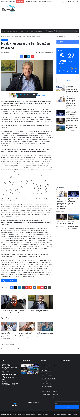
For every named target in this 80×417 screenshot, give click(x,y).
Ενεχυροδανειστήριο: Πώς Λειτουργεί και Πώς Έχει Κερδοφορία (25, 333)
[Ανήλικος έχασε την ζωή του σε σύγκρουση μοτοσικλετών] (36, 369)
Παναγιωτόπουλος (46, 391)
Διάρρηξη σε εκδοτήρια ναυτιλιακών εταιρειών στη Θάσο (71, 127)
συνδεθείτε (17, 348)
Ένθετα (40, 31)
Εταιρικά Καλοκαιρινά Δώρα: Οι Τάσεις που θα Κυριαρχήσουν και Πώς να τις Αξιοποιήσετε (45, 333)
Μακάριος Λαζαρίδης (46, 381)
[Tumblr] (23, 287)
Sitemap (69, 414)
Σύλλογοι (54, 391)
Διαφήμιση (63, 414)
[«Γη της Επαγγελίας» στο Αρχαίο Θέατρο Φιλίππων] (60, 121)
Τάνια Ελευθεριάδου (46, 394)
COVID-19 (44, 365)
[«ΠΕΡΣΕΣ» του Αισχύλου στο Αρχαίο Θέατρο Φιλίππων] (36, 372)
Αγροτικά (27, 31)
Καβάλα (15, 31)
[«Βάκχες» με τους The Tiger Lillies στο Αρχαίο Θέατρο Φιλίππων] (60, 113)
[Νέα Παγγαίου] (8, 8)
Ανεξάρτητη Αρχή (46, 370)
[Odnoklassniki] (38, 287)
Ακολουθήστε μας (65, 360)
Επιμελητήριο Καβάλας (47, 375)
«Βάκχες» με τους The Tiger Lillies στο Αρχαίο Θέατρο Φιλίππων (72, 112)
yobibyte (46, 414)
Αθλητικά (34, 31)
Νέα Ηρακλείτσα (46, 383)
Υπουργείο (55, 394)
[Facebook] (21, 56)
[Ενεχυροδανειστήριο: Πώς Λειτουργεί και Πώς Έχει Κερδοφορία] (27, 326)
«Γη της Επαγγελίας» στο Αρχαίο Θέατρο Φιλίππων (61, 223)
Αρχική (4, 31)
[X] (25, 56)
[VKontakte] (34, 287)
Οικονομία (13, 36)
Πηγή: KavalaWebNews (9, 281)
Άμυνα (55, 365)
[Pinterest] (32, 56)
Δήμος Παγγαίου (45, 373)
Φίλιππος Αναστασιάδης (47, 397)
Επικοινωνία (75, 414)
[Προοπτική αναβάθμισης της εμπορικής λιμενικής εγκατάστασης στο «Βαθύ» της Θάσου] (9, 326)
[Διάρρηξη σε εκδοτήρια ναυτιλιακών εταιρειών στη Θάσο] (60, 128)
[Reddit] (30, 287)
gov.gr (50, 365)
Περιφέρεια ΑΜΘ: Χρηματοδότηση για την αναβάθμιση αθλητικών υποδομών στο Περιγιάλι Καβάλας (72, 89)
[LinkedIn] (28, 56)
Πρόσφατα (68, 80)
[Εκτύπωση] (49, 287)
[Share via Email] (45, 287)
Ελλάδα (21, 31)
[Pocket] (42, 287)
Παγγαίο (9, 31)
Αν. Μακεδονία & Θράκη (47, 367)
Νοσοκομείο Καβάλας (47, 386)
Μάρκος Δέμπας (51, 378)
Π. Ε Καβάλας (45, 389)
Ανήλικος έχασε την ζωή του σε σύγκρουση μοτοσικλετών (39, 1)
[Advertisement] (54, 16)
